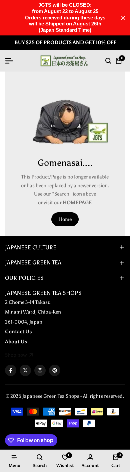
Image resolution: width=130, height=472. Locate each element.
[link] (19, 355)
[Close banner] (123, 18)
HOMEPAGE (77, 203)
